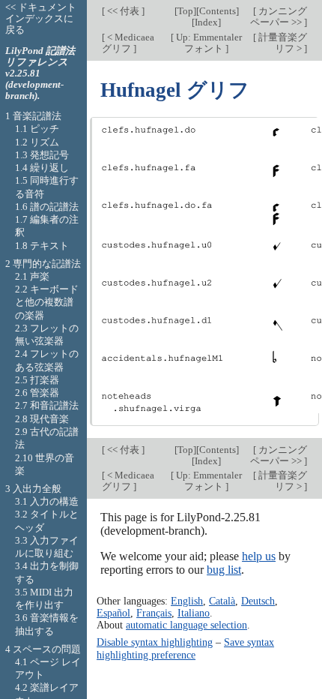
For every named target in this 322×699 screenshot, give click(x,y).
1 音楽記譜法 (33, 116)
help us (259, 556)
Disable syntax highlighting (155, 642)
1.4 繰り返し (42, 167)
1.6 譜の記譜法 (47, 206)
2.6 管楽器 (37, 392)
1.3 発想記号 (42, 154)
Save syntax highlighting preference (185, 648)
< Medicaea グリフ (128, 43)
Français (153, 613)
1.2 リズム (37, 142)
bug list (224, 569)
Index (206, 22)
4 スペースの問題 (43, 649)
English (187, 601)
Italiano (193, 613)
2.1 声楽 (32, 276)
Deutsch (258, 601)
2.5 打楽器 (37, 380)
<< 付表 (123, 10)
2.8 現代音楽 (42, 418)
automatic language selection (186, 625)
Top (185, 10)
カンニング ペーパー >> (278, 16)
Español (113, 613)
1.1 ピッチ (37, 128)
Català (222, 601)
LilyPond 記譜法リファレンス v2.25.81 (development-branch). (40, 73)
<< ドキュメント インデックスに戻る (40, 18)
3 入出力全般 (33, 488)
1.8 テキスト (42, 245)
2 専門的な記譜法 (43, 263)
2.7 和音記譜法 (47, 405)
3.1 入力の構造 (47, 501)
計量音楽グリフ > (281, 43)
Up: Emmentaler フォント (208, 43)
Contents (217, 10)
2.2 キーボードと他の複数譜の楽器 (47, 302)
